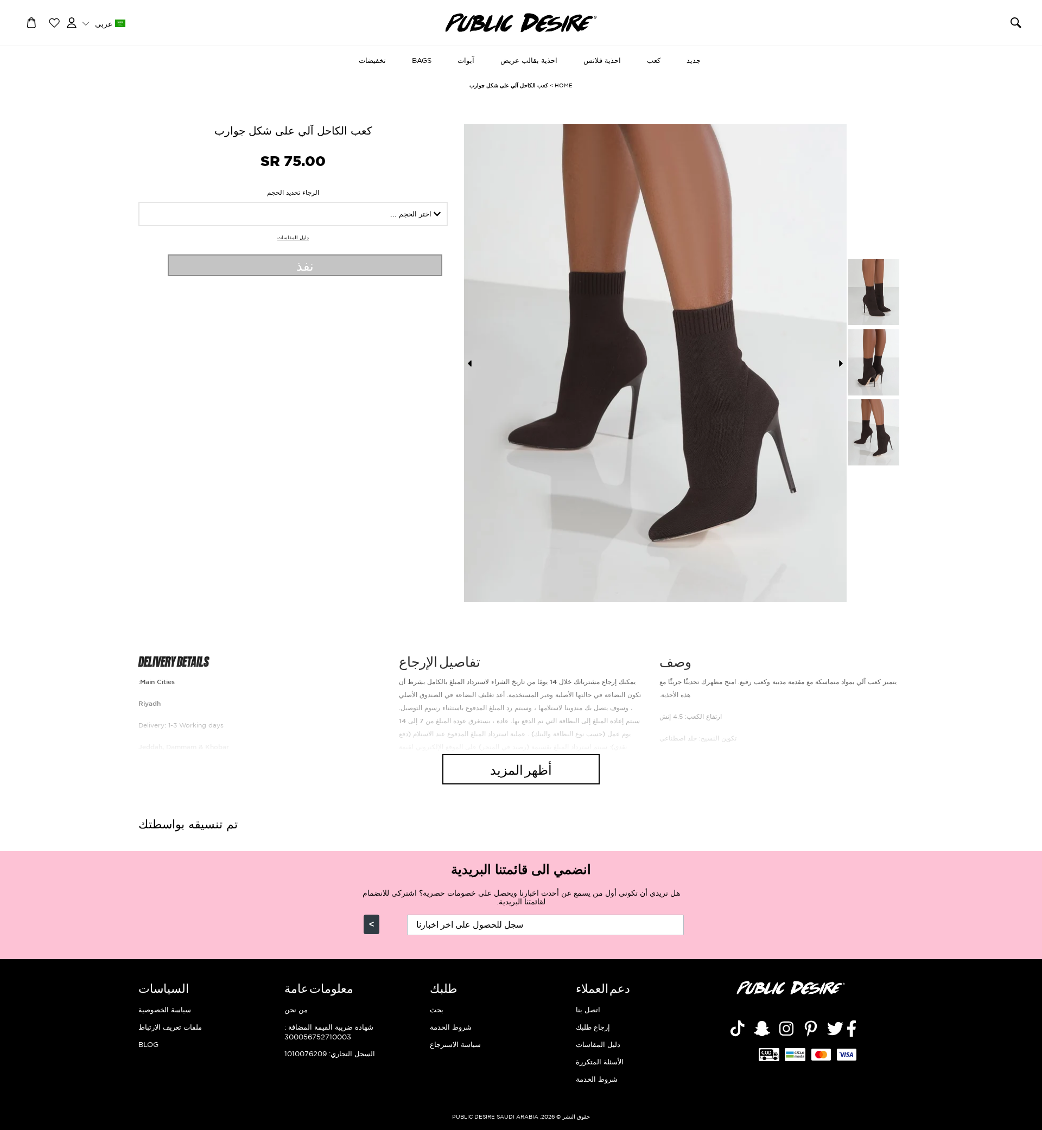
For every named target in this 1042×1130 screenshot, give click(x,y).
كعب (653, 60)
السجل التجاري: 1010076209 (329, 1053)
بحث (436, 1009)
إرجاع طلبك (593, 1027)
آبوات (466, 60)
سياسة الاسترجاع (455, 1044)
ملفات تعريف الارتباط (170, 1027)
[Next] (841, 363)
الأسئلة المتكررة (600, 1061)
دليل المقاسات (293, 237)
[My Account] (71, 22)
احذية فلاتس (602, 60)
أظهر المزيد (521, 769)
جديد (694, 60)
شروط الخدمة (597, 1079)
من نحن (296, 1009)
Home (564, 85)
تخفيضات (372, 60)
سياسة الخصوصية (164, 1009)
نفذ (305, 265)
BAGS (421, 60)
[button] (103, 23)
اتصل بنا (588, 1009)
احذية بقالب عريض (528, 60)
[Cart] (31, 22)
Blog (148, 1044)
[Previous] (469, 363)
